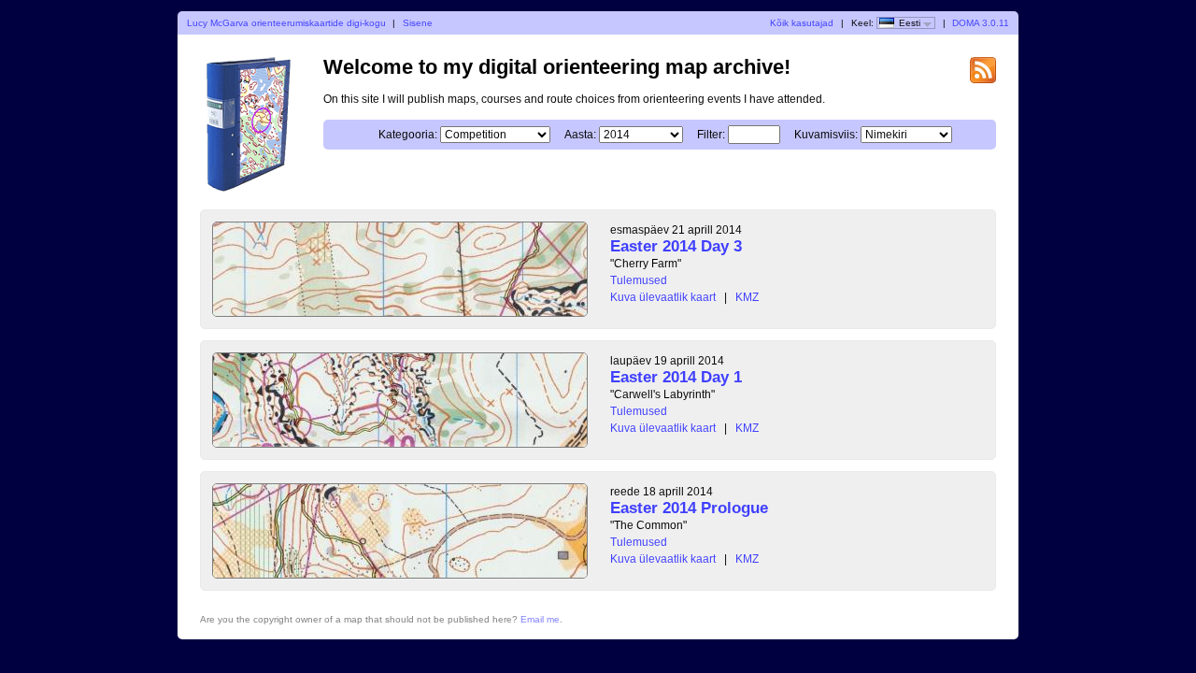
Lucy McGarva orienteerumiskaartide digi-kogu (286, 23)
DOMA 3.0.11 (980, 23)
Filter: (711, 134)
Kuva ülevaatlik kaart (663, 297)
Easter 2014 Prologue (689, 508)
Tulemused (638, 280)
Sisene (418, 23)
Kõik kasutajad (801, 23)
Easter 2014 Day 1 (676, 377)
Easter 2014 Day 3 (676, 246)
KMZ (747, 297)
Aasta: (580, 134)
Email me (540, 619)
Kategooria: (407, 134)
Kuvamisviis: (826, 134)
